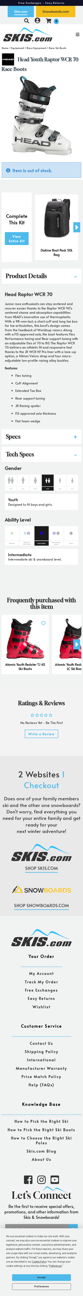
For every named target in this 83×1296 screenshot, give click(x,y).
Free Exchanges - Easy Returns (41, 3)
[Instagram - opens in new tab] (41, 1179)
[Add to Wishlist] (43, 621)
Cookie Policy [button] (39, 1261)
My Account (41, 973)
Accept (41, 1277)
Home (5, 48)
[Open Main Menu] (69, 34)
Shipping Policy (41, 1051)
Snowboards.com (56, 11)
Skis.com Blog (41, 1151)
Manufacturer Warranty (41, 1068)
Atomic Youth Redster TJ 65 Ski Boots (25, 666)
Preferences (41, 1286)
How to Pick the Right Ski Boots (41, 1130)
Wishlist (42, 1007)
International (41, 1060)
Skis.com (20, 11)
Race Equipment (36, 48)
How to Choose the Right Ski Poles (41, 1140)
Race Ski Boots (57, 48)
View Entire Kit (17, 238)
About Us (41, 1159)
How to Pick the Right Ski (42, 1121)
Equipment (17, 48)
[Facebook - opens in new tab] (28, 1179)
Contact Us (41, 1043)
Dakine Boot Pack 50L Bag (57, 252)
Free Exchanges (41, 990)
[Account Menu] (37, 20)
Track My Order (41, 982)
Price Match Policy (41, 1076)
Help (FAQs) (41, 1085)
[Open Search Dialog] (26, 20)
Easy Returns (41, 998)
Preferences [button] (55, 1266)
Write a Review (41, 734)
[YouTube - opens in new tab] (55, 1179)
